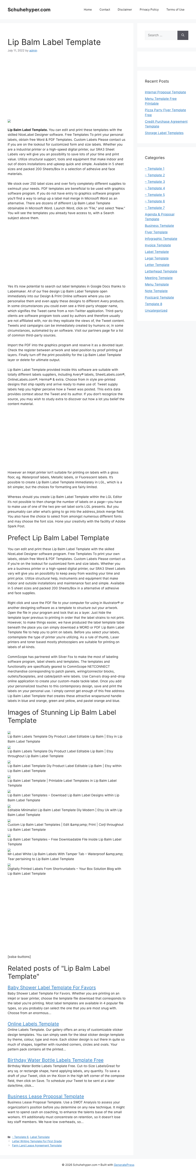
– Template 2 (155, 175)
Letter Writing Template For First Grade (37, 1141)
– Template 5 (155, 195)
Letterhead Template (161, 271)
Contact (105, 9)
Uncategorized (156, 310)
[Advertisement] (67, 86)
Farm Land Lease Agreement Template (37, 1145)
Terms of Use (175, 9)
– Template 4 (155, 188)
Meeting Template (159, 278)
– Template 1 (154, 169)
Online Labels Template (33, 1024)
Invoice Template (158, 245)
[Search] (182, 35)
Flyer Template (156, 232)
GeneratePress (124, 1165)
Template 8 (153, 304)
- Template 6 (20, 1137)
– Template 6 (155, 201)
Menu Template (157, 284)
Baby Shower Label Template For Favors (52, 987)
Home (88, 9)
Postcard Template (159, 297)
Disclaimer (125, 9)
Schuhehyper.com (29, 9)
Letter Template (157, 265)
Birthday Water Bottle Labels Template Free (56, 1060)
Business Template (159, 226)
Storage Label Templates (164, 133)
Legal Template (157, 258)
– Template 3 (155, 182)
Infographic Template (161, 239)
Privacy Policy (149, 9)
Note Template (156, 291)
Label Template (40, 1137)
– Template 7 (155, 208)
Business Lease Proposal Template (46, 1096)
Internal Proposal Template (165, 92)
